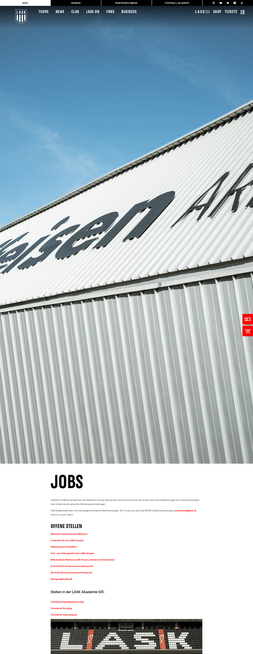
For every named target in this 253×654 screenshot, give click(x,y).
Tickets (231, 12)
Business (129, 12)
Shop (217, 12)
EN (243, 12)
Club (75, 12)
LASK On (93, 12)
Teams (44, 12)
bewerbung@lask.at (185, 510)
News (60, 12)
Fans (110, 12)
